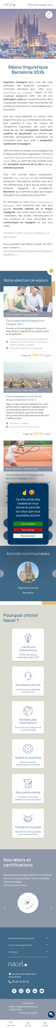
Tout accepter (28, 523)
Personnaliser (28, 535)
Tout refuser (27, 529)
